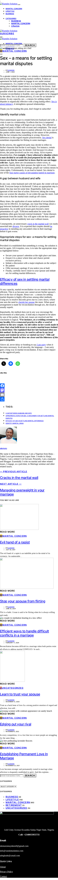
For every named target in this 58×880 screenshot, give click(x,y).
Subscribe (7, 33)
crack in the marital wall (38, 224)
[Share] (29, 399)
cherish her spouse (26, 302)
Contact (3, 876)
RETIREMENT (14, 805)
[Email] (29, 394)
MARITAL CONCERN (14, 9)
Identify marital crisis (15, 423)
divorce (16, 226)
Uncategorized (16, 808)
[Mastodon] (29, 390)
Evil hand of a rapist (15, 542)
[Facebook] (29, 385)
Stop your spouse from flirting (22, 601)
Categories (11, 18)
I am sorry (41, 344)
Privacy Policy (6, 871)
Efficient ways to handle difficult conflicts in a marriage (24, 633)
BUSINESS (10, 14)
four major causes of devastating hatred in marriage (32, 173)
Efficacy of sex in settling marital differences (25, 421)
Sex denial (47, 137)
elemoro (11, 70)
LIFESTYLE (10, 11)
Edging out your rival (15, 724)
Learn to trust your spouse (20, 694)
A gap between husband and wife (19, 413)
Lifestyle (15, 26)
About (3, 867)
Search (30, 45)
